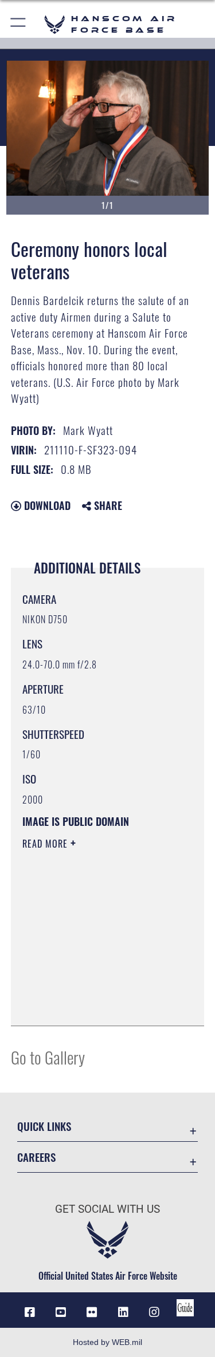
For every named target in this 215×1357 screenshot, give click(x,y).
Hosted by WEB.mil (107, 1342)
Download (46, 505)
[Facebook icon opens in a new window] (29, 1312)
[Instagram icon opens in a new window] (154, 1312)
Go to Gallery (48, 1057)
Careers (36, 1157)
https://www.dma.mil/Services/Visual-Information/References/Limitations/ (92, 988)
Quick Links (44, 1126)
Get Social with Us (107, 1209)
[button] (18, 24)
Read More (46, 843)
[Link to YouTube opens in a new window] (60, 1312)
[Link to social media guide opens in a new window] (185, 1307)
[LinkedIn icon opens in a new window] (123, 1312)
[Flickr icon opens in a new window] (91, 1312)
